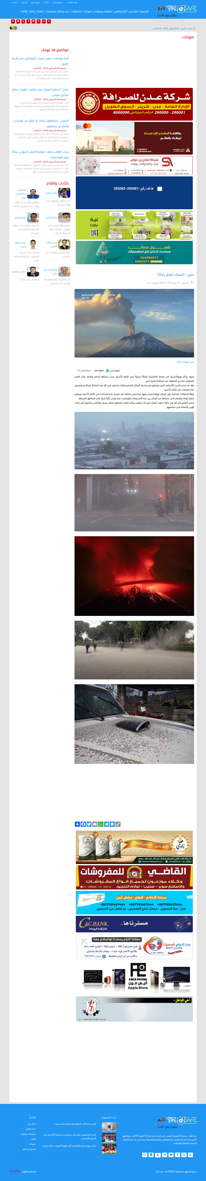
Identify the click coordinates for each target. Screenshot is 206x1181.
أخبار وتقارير (120, 11)
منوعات (87, 11)
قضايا (40, 11)
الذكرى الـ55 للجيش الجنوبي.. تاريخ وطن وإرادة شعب (26, 256)
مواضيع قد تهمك (55, 50)
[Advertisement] (134, 62)
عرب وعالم (63, 11)
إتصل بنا (14, 3)
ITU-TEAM (14, 1171)
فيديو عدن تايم (29, 1149)
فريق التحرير (35, 3)
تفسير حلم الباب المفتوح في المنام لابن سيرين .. (75, 1124)
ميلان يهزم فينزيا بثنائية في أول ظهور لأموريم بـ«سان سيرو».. (69, 1146)
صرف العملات (72, 3)
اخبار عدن (133, 11)
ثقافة (24, 11)
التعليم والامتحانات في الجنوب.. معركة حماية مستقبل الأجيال (59, 229)
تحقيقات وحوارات (103, 11)
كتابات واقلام (58, 183)
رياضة (32, 11)
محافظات (76, 11)
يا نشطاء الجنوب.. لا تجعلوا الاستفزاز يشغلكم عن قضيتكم (26, 229)
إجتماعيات (50, 11)
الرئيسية (144, 11)
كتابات (46, 3)
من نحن (24, 3)
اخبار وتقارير (31, 1129)
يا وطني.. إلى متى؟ (29, 279)
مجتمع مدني (58, 3)
